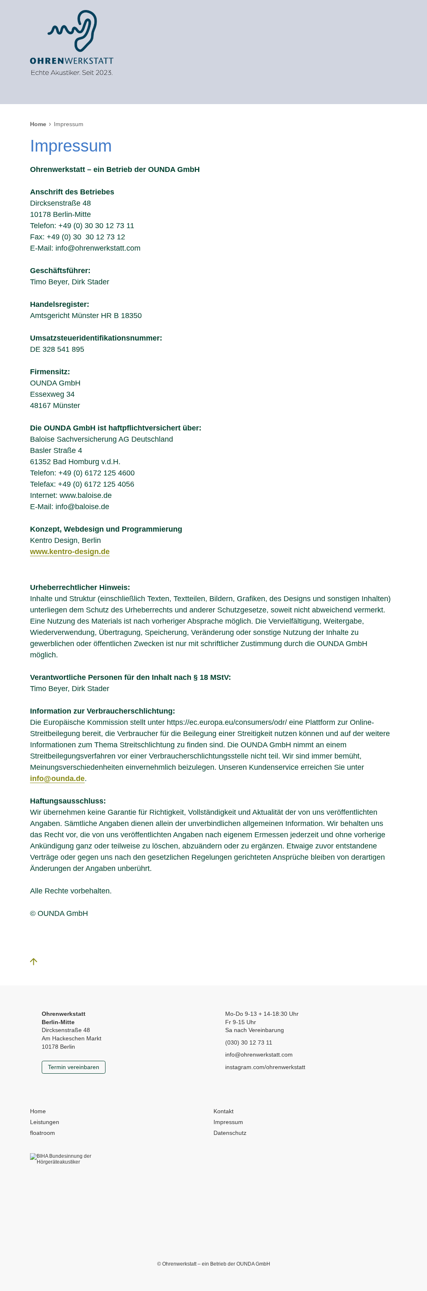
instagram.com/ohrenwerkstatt (265, 1067)
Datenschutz (230, 1132)
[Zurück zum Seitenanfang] (38, 963)
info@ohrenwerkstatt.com (259, 1054)
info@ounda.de (57, 778)
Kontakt (224, 1111)
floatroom (42, 1132)
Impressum (228, 1122)
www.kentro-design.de (70, 551)
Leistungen (44, 1122)
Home (38, 124)
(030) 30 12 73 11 (248, 1042)
